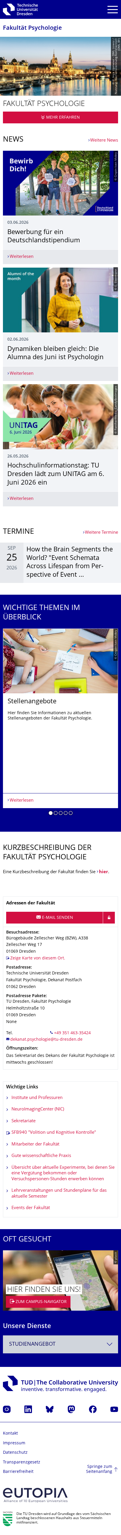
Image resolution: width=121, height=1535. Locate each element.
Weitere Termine (101, 533)
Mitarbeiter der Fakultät (35, 1144)
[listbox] (60, 724)
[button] (51, 814)
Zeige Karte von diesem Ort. (37, 958)
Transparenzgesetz (21, 1462)
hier (103, 872)
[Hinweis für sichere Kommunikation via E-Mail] (109, 918)
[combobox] (60, 1344)
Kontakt (10, 1433)
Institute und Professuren (37, 1098)
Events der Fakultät (30, 1208)
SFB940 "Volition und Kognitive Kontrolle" (53, 1132)
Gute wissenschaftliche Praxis (41, 1156)
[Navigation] (112, 10)
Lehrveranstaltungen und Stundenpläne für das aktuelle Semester (59, 1193)
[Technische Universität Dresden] (20, 9)
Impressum (14, 1443)
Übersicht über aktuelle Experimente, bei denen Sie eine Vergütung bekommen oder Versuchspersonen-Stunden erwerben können (63, 1173)
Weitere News (104, 140)
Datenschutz (15, 1453)
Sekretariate (23, 1121)
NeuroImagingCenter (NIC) (37, 1109)
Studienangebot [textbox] (32, 1344)
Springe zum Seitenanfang (99, 1469)
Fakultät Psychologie (32, 28)
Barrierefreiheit (18, 1472)
